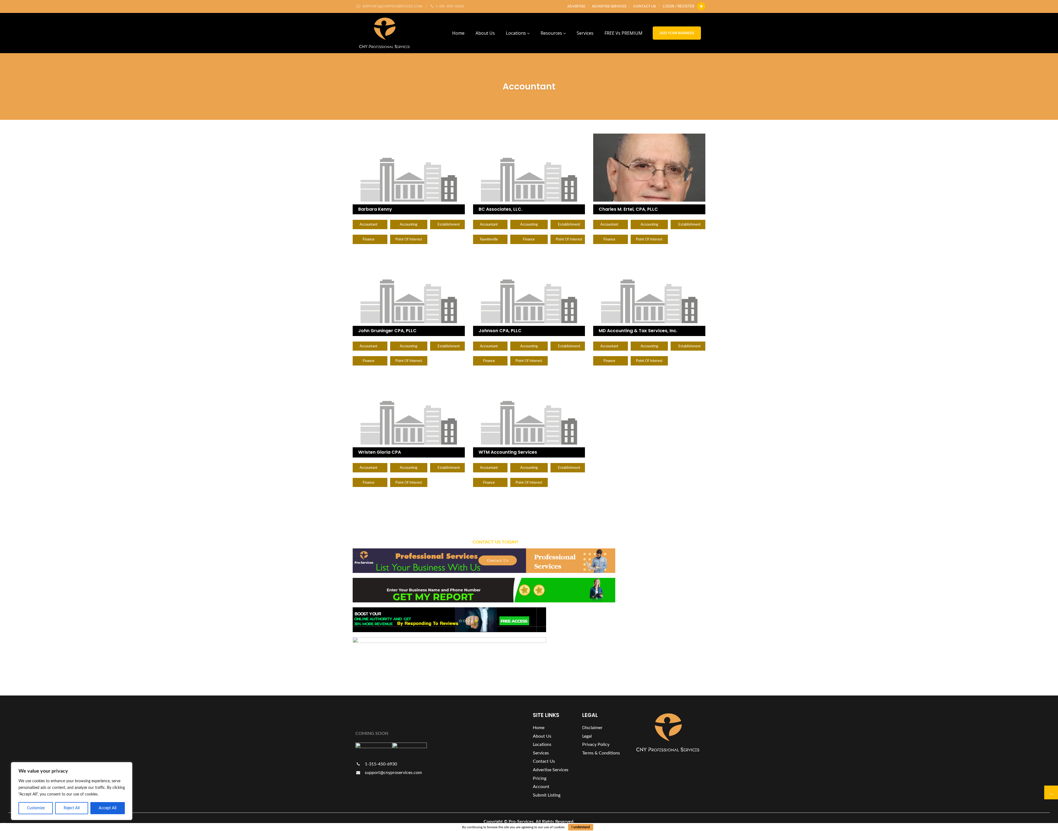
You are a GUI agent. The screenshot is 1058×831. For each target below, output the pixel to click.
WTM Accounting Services (508, 452)
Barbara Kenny (375, 209)
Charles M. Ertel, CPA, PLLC (628, 209)
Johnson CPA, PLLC (500, 330)
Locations (516, 33)
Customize (36, 808)
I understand (580, 827)
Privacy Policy (595, 744)
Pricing (539, 778)
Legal (587, 736)
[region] (71, 791)
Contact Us (644, 6)
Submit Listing (546, 795)
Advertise (576, 6)
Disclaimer (592, 728)
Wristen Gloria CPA (379, 452)
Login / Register (678, 6)
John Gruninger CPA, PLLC (387, 330)
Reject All (72, 808)
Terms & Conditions (601, 753)
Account (541, 786)
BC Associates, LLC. (500, 209)
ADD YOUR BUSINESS (677, 33)
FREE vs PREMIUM (623, 33)
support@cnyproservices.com (393, 772)
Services (585, 33)
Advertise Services (609, 6)
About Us (485, 33)
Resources (552, 33)
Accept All (107, 808)
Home (458, 33)
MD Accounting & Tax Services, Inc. (638, 330)
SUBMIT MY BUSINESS (674, 603)
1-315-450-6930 (380, 764)
